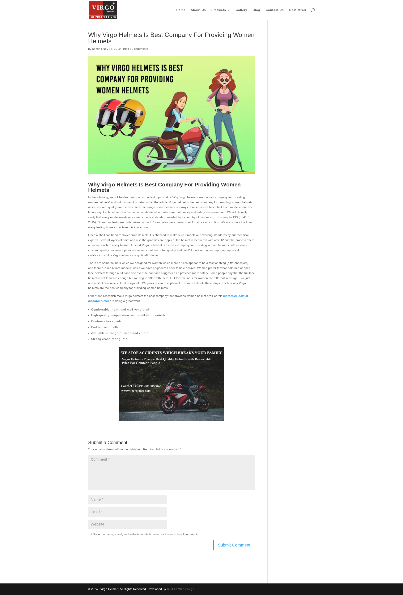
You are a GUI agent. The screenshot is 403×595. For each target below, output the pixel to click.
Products (218, 10)
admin (96, 48)
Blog (256, 10)
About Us (198, 10)
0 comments (140, 48)
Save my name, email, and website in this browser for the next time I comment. (145, 534)
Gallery (241, 10)
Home (180, 10)
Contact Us (275, 10)
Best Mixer (297, 10)
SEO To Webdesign (180, 589)
